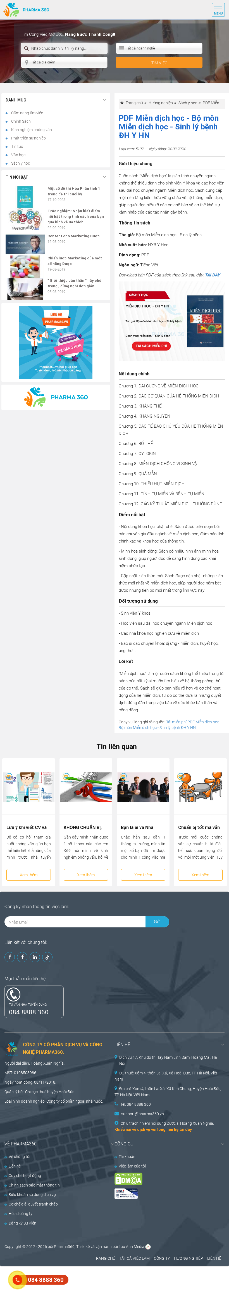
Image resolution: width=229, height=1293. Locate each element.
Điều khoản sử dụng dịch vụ (32, 1194)
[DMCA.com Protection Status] (164, 1179)
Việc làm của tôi (132, 1166)
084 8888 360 (29, 1012)
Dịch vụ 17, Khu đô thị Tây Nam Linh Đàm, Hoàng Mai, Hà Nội (168, 1060)
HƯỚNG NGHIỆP (188, 1258)
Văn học (17, 155)
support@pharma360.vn (142, 1114)
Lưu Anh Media (131, 1246)
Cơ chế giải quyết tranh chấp (33, 1204)
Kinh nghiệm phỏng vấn (31, 129)
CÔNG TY (162, 1258)
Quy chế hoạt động (25, 1175)
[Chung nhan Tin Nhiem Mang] (164, 1193)
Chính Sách (20, 121)
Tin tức (16, 146)
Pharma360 (64, 1246)
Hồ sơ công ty (20, 1213)
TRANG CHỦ (104, 1258)
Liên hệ (15, 1166)
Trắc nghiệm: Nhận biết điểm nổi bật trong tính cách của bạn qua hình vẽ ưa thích (75, 216)
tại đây (185, 1129)
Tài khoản (127, 1156)
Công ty (53, 1101)
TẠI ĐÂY (212, 275)
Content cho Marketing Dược (73, 236)
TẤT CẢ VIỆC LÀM (135, 1258)
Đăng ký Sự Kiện (22, 1223)
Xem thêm (28, 875)
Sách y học (20, 163)
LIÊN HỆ (214, 1258)
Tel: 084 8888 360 (135, 1104)
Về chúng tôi (19, 1156)
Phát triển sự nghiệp (28, 138)
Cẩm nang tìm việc (26, 113)
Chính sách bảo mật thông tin (34, 1185)
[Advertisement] (101, 1279)
